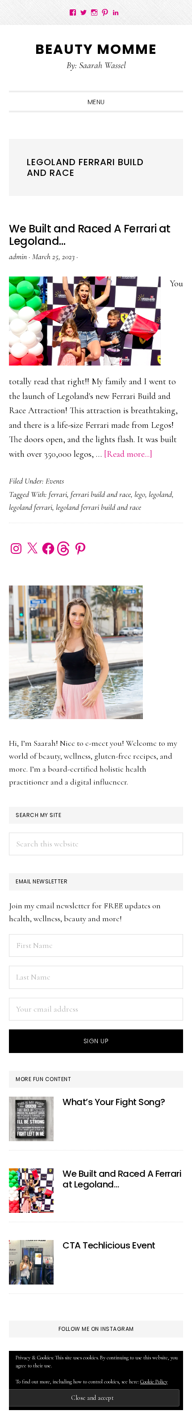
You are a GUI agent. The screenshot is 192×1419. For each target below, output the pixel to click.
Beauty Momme (96, 49)
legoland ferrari (30, 507)
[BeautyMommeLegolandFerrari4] (31, 1190)
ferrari (58, 494)
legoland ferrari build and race (98, 507)
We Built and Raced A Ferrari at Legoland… (90, 235)
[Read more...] (128, 454)
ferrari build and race (101, 494)
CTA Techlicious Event (109, 1245)
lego (139, 494)
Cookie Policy (153, 1381)
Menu (96, 102)
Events (55, 481)
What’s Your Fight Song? (114, 1102)
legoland (160, 494)
